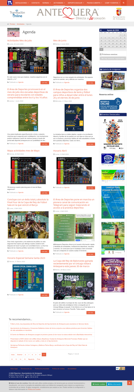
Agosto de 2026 (113, 30)
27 (113, 46)
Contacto (36, 3)
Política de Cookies (34, 389)
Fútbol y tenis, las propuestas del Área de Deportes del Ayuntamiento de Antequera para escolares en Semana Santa (49, 324)
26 (109, 46)
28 (116, 46)
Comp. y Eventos (112, 3)
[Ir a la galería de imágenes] (113, 81)
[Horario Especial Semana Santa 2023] (28, 278)
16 (124, 40)
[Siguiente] (125, 30)
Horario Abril (60, 150)
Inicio (13, 354)
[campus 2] (113, 238)
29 (120, 46)
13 (16, 359)
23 (124, 43)
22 (120, 43)
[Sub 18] (113, 160)
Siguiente (31, 359)
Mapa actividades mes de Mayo (23, 150)
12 (12, 359)
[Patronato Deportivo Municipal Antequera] (9, 2)
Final (38, 359)
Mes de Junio (59, 40)
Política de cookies (58, 369)
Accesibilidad (72, 369)
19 (109, 43)
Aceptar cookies (99, 384)
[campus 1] (113, 275)
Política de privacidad (42, 369)
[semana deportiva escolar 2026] (113, 134)
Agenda (20, 82)
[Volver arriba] (129, 383)
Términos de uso (26, 369)
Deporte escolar (75, 3)
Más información (115, 384)
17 (101, 43)
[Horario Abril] (74, 170)
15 (25, 359)
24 (101, 46)
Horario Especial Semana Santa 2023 (26, 258)
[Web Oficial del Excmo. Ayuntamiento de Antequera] (119, 13)
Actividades (59, 3)
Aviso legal (14, 369)
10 (40, 354)
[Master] (113, 176)
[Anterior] (101, 30)
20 (113, 43)
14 (20, 359)
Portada (12, 24)
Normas (46, 3)
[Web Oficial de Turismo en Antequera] (71, 13)
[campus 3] (113, 202)
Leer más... (45, 82)
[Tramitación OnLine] (17, 13)
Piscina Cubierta (94, 3)
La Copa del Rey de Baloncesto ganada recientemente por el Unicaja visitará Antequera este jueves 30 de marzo (73, 263)
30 (124, 46)
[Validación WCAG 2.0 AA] (120, 368)
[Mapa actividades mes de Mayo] (28, 170)
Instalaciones (21, 3)
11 (105, 40)
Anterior (19, 354)
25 (105, 46)
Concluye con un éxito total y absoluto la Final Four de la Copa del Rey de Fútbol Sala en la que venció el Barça (27, 202)
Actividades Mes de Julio (19, 40)
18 (105, 43)
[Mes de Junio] (74, 60)
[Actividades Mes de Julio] (28, 60)
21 (116, 43)
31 (101, 49)
